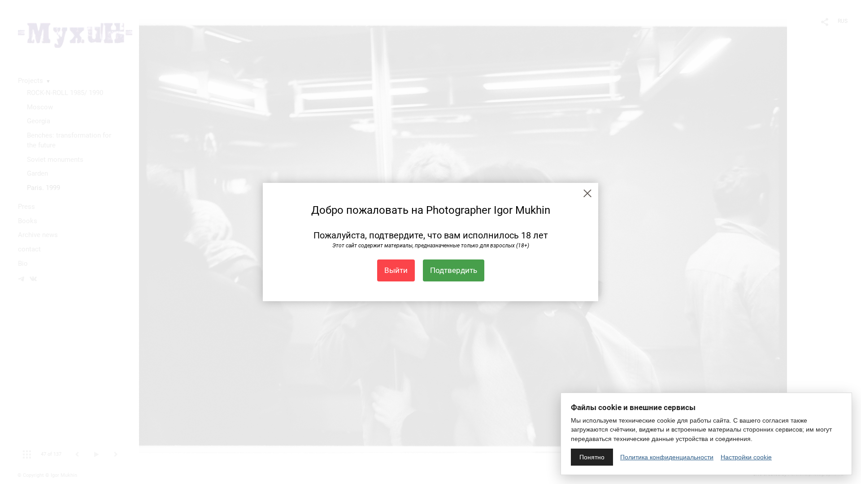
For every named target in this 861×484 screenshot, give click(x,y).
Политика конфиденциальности (666, 457)
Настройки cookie (746, 457)
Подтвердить (453, 270)
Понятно (591, 457)
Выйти (396, 270)
